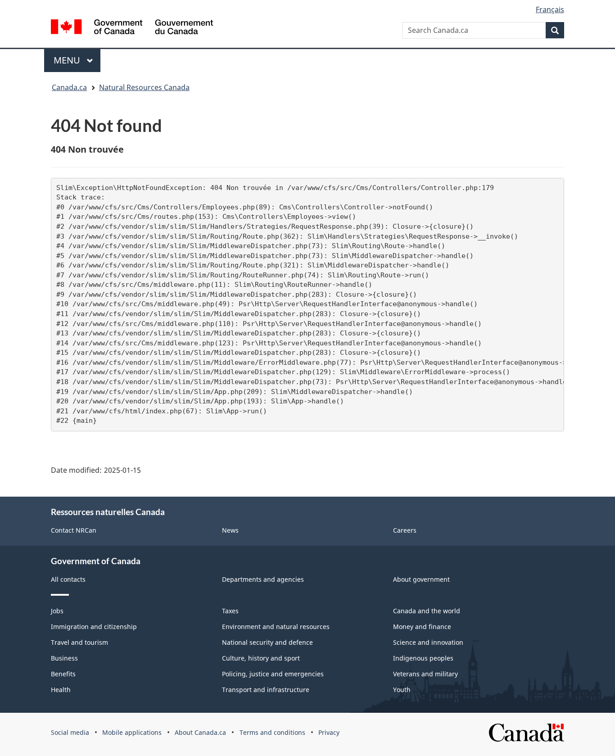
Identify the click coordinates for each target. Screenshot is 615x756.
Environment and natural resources (276, 626)
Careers (404, 530)
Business (64, 658)
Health (61, 689)
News (230, 530)
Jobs (57, 611)
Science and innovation (428, 642)
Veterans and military (425, 674)
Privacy (328, 732)
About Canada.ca (200, 732)
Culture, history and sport (261, 658)
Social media (70, 732)
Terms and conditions (272, 732)
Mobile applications (132, 732)
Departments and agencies (263, 579)
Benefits (63, 674)
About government (421, 579)
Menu (68, 60)
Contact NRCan (73, 530)
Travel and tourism (79, 642)
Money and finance (422, 626)
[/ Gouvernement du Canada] (132, 26)
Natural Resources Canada (144, 87)
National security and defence (267, 642)
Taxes (230, 611)
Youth (402, 689)
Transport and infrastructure (265, 689)
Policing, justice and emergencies (273, 674)
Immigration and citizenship (94, 626)
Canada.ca (69, 87)
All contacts (68, 579)
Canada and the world (426, 611)
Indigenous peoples (423, 658)
